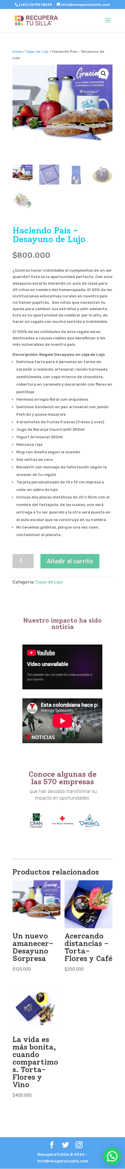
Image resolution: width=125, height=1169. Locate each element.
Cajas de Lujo (37, 51)
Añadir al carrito (70, 561)
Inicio (17, 51)
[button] (112, 1156)
